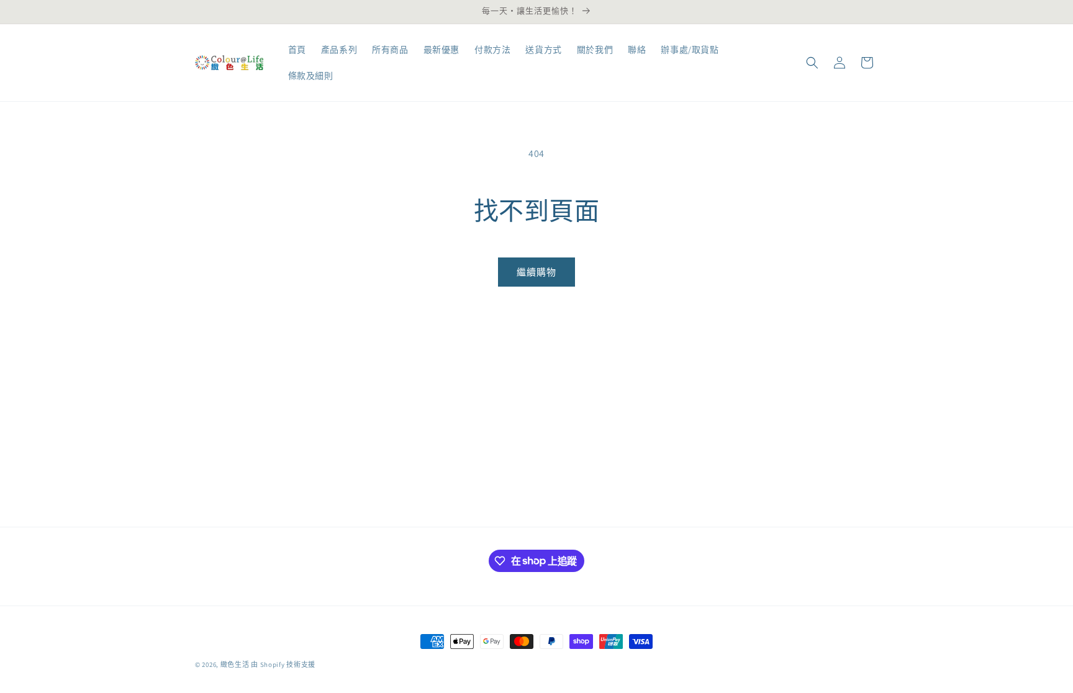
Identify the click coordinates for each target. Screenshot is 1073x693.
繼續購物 (536, 272)
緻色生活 (235, 664)
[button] (812, 62)
